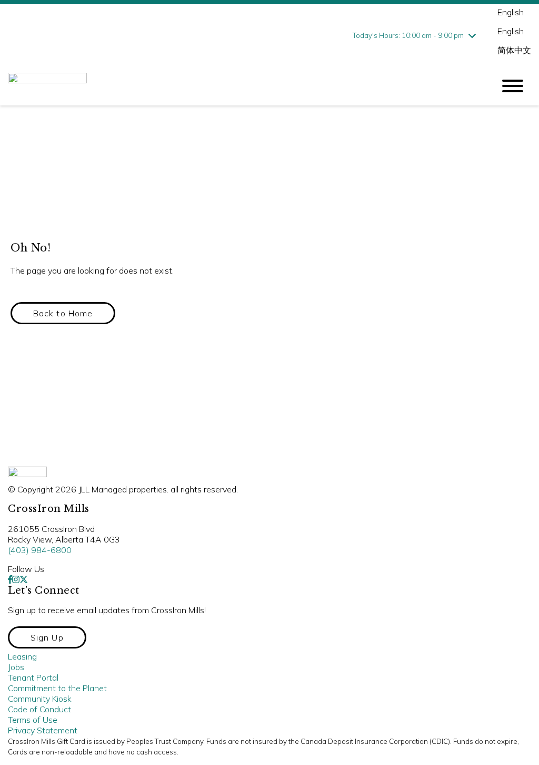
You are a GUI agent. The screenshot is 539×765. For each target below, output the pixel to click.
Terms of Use (32, 719)
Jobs (16, 667)
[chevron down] (472, 35)
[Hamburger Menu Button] (512, 86)
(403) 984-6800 (40, 550)
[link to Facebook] (10, 579)
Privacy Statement (42, 730)
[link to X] (23, 579)
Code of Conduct (39, 709)
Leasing (22, 656)
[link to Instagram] (15, 579)
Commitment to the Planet (57, 688)
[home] (243, 86)
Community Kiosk (40, 698)
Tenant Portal (33, 677)
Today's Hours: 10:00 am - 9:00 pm (408, 35)
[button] (63, 313)
